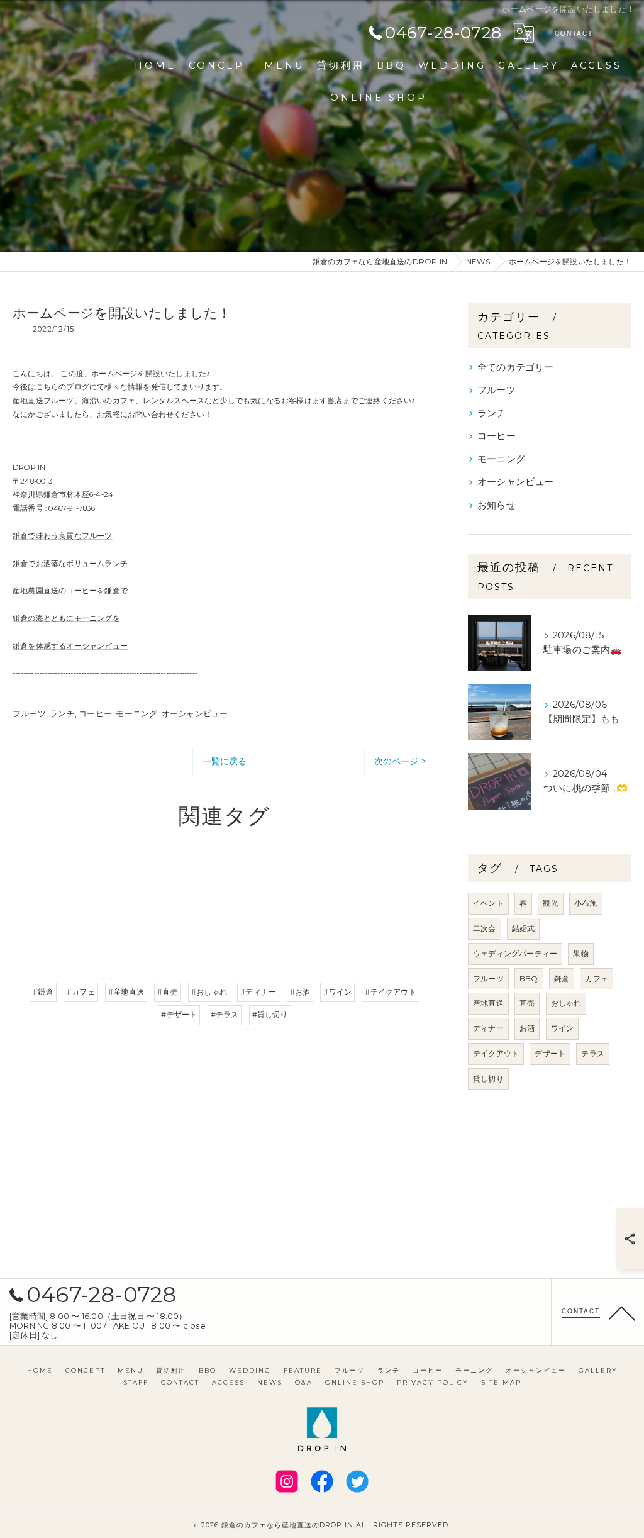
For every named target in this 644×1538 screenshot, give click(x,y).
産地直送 (488, 1003)
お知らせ (496, 505)
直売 (527, 1003)
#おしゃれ (209, 992)
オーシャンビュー (195, 713)
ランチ (62, 713)
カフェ (596, 978)
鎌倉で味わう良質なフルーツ (63, 536)
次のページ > (400, 761)
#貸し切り (270, 1014)
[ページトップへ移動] (622, 1312)
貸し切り (488, 1078)
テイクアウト (496, 1053)
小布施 (585, 903)
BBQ (528, 978)
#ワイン (337, 992)
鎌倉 (561, 978)
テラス (592, 1053)
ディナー (488, 1028)
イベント (488, 903)
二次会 (484, 928)
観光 (550, 903)
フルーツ (29, 713)
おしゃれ (566, 1003)
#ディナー (258, 992)
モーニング (136, 713)
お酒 (527, 1028)
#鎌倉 (43, 992)
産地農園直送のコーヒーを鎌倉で (70, 590)
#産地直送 (126, 992)
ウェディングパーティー (515, 953)
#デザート (179, 1014)
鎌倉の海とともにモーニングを (66, 618)
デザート (550, 1053)
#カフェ (81, 992)
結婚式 (523, 928)
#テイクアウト (390, 992)
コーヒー (95, 713)
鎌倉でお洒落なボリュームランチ (70, 563)
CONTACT (574, 33)
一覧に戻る (225, 761)
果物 (580, 953)
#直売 (167, 992)
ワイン (562, 1028)
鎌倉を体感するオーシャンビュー (70, 646)
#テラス (225, 1014)
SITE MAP (501, 1382)
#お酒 (300, 992)
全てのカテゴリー (515, 367)
